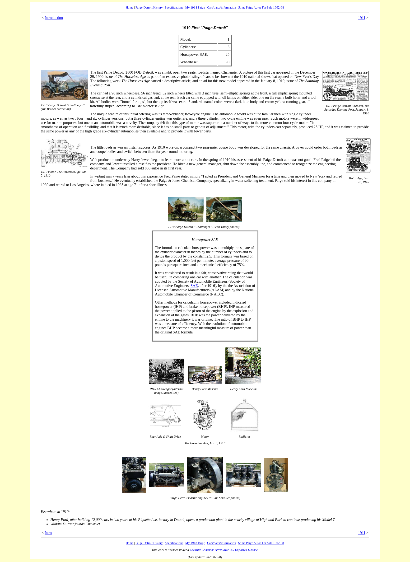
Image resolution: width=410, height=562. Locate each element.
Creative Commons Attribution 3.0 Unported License (224, 550)
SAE (194, 286)
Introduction (54, 18)
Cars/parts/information (221, 7)
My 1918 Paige (195, 7)
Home (129, 7)
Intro (48, 533)
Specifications (174, 7)
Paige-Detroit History (149, 7)
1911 (361, 18)
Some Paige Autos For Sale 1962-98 (261, 7)
